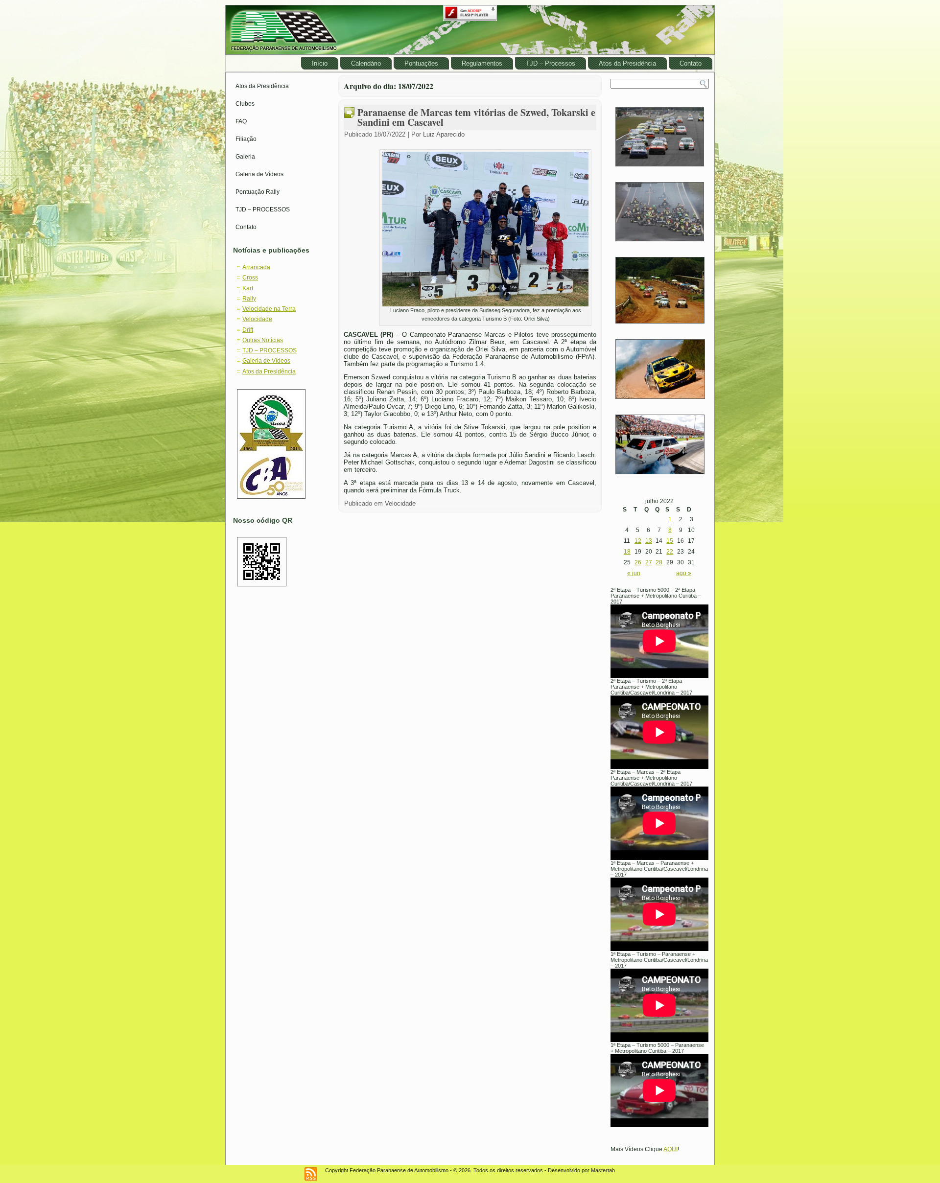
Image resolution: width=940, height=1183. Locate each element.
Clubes (245, 103)
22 (669, 551)
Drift (247, 329)
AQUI (670, 1149)
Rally (249, 298)
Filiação (246, 139)
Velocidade (257, 319)
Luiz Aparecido (444, 134)
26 (637, 562)
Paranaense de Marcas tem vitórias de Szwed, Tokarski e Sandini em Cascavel (476, 117)
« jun (633, 573)
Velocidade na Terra (269, 308)
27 (648, 562)
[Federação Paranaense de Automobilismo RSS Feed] (311, 1174)
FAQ (241, 121)
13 (648, 540)
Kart (247, 288)
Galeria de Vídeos (259, 174)
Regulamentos (482, 63)
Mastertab (603, 1170)
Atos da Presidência (627, 63)
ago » (683, 573)
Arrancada (256, 267)
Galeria (245, 156)
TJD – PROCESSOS (262, 209)
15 (669, 540)
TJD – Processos (550, 63)
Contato (691, 63)
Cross (250, 277)
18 (627, 551)
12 (637, 540)
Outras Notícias (262, 340)
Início (320, 63)
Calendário (366, 63)
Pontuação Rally (257, 191)
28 (659, 562)
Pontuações (421, 63)
